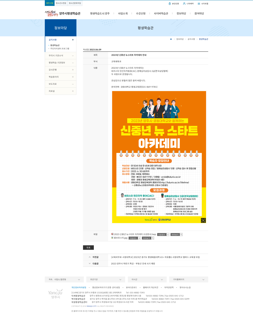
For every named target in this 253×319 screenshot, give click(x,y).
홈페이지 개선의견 (150, 287)
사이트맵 (204, 3)
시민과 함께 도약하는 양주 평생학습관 (62, 14)
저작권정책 (169, 287)
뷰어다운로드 (131, 287)
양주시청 (49, 3)
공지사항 (191, 39)
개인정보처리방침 (78, 287)
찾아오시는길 (185, 287)
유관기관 (94, 279)
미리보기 (175, 234)
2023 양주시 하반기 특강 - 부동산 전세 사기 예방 (133, 263)
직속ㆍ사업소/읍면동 (57, 279)
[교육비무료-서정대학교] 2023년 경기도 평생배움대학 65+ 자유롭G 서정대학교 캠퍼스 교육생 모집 (155, 257)
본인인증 (175, 3)
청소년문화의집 (75, 3)
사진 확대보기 (203, 220)
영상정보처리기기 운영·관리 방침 (106, 287)
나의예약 (190, 3)
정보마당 (180, 39)
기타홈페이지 (178, 279)
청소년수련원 (61, 3)
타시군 (134, 279)
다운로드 (161, 234)
